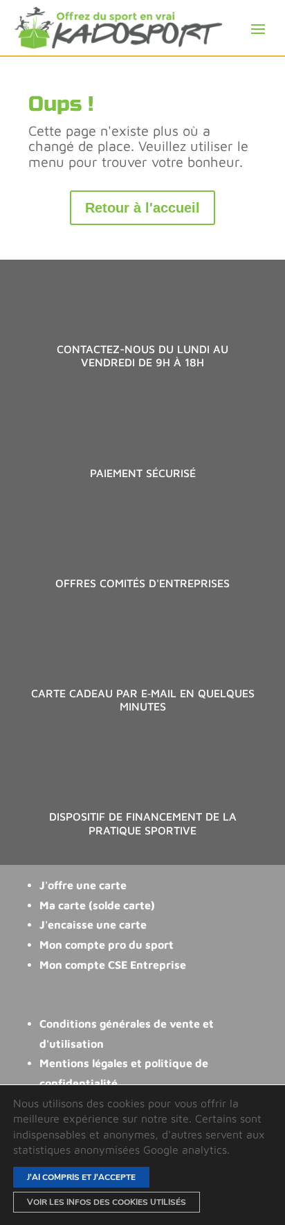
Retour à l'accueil (142, 207)
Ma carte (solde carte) (97, 905)
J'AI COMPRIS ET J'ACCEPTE (81, 1177)
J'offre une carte (83, 885)
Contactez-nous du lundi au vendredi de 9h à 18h (142, 355)
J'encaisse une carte (93, 924)
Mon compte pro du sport (106, 944)
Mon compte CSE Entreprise (112, 964)
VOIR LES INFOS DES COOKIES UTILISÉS (106, 1202)
